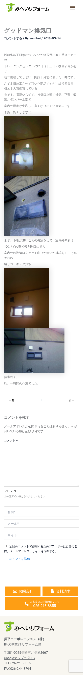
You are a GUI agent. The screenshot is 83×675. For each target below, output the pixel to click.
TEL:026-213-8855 (17, 663)
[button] (72, 7)
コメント (11, 440)
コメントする (13, 38)
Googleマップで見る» (19, 658)
